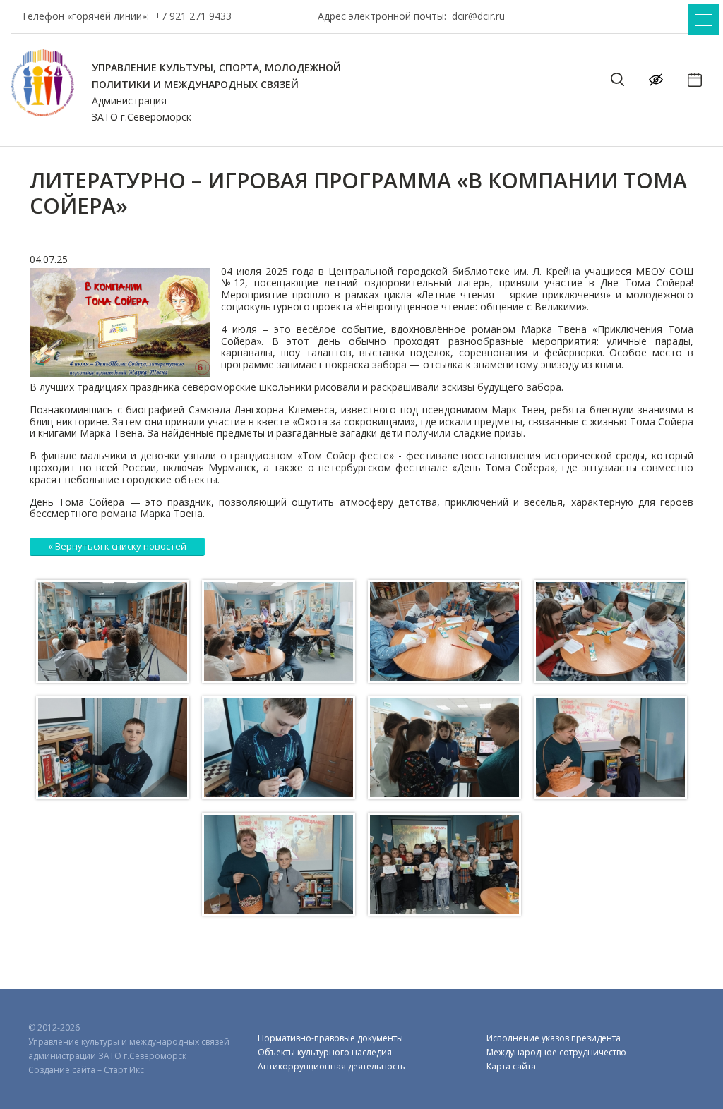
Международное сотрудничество (556, 1052)
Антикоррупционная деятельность (331, 1066)
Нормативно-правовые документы (330, 1038)
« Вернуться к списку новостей (117, 546)
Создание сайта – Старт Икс (86, 1070)
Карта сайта (511, 1066)
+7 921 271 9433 (193, 16)
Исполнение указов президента (553, 1038)
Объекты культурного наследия (325, 1052)
